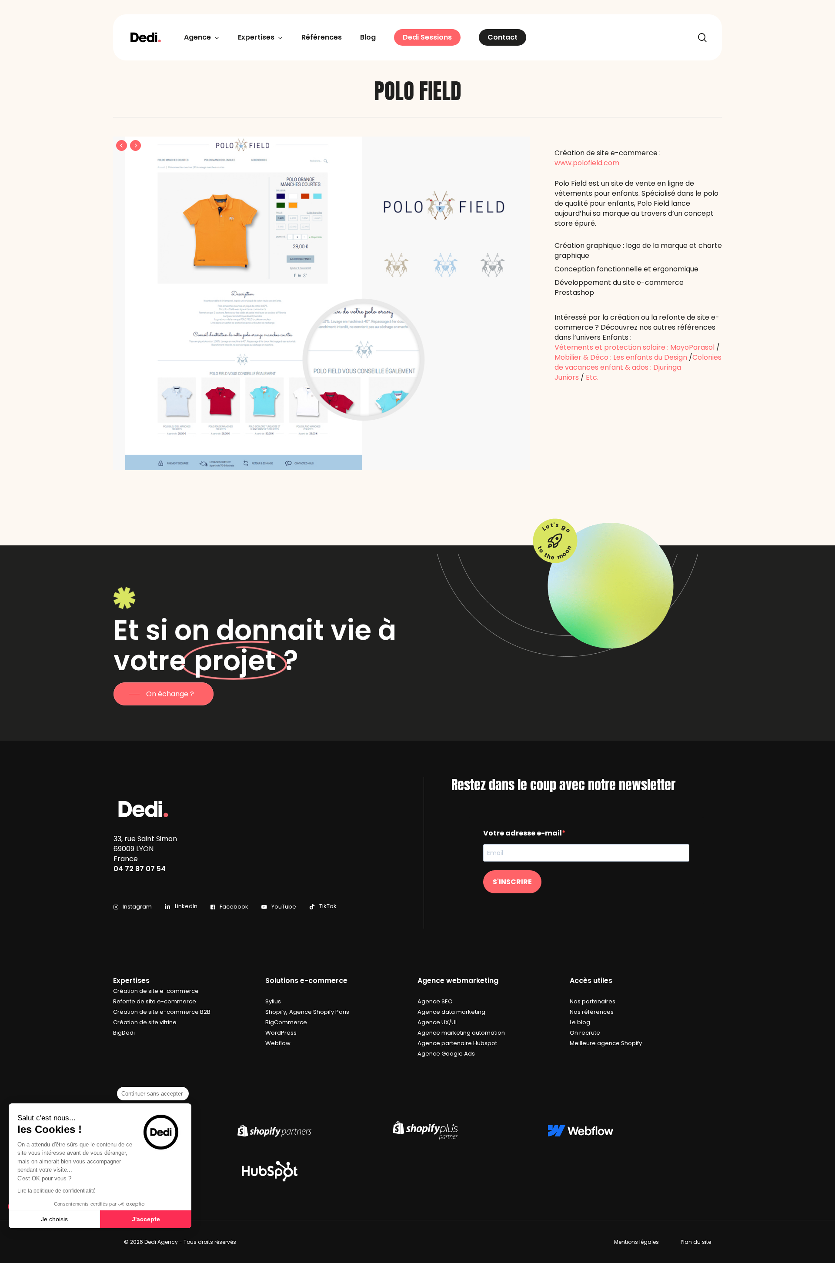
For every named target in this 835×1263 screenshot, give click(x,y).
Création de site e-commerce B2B (161, 1012)
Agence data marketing (451, 1012)
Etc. (592, 377)
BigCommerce (286, 1022)
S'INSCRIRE (512, 882)
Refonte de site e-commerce (154, 1001)
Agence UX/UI (437, 1022)
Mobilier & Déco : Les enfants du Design (620, 357)
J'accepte (146, 1219)
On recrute (585, 1033)
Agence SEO (435, 1001)
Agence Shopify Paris (319, 1012)
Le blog (580, 1022)
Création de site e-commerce (156, 991)
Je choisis (54, 1219)
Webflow (278, 1043)
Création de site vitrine (145, 1022)
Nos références (592, 1012)
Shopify (275, 1012)
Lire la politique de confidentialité (56, 1191)
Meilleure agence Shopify (606, 1043)
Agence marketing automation (461, 1033)
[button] (163, 694)
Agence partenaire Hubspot (457, 1043)
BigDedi (124, 1033)
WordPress (281, 1033)
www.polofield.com (586, 163)
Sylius (273, 1001)
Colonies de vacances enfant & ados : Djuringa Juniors (637, 367)
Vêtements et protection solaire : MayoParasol (634, 347)
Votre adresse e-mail (522, 833)
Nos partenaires (592, 1001)
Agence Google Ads (446, 1053)
